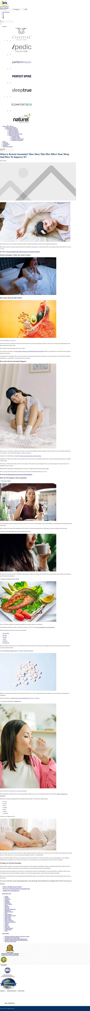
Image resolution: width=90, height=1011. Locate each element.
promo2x (7, 923)
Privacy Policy (21, 990)
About (4, 141)
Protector (7, 925)
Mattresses (7, 906)
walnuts (4, 639)
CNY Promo (7, 899)
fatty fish (5, 635)
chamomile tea (6, 642)
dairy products (6, 633)
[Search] (26, 9)
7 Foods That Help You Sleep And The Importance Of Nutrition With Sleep (23, 251)
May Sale (7, 908)
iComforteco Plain (15, 136)
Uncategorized (8, 929)
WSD (6, 930)
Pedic (6, 913)
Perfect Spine (8, 916)
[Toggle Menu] (0, 24)
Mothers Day (8, 910)
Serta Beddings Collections (12, 128)
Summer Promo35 (9, 928)
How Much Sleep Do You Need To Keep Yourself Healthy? (19, 474)
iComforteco (7, 902)
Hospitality (5, 145)
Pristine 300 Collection (13, 131)
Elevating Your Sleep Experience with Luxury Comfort (17, 936)
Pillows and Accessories (8, 126)
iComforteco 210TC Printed (17, 139)
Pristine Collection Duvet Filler (15, 133)
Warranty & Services (12, 990)
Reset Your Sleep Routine (10, 941)
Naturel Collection (9, 911)
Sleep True (7, 927)
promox (6, 924)
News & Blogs (6, 144)
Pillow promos (8, 919)
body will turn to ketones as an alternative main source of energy (29, 351)
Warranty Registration (8, 146)
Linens (6, 905)
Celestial (7, 897)
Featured (7, 900)
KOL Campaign (8, 904)
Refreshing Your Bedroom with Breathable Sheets (16, 939)
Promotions (5, 142)
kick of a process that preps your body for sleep (30, 455)
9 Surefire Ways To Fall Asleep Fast (11, 890)
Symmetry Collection (13, 130)
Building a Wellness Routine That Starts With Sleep (16, 940)
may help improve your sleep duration (46, 627)
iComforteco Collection (13, 135)
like (46, 798)
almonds (5, 637)
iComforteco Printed (15, 137)
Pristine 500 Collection (13, 132)
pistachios (5, 640)
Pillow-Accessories (9, 920)
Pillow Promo (8, 918)
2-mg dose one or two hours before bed (19, 698)
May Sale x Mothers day (10, 909)
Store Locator (6, 12)
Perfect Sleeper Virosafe (10, 915)
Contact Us (2, 990)
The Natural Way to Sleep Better (12, 937)
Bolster (6, 896)
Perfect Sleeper (8, 914)
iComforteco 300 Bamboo (17, 140)
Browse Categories (4, 8)
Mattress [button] (5, 26)
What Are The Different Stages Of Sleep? (12, 886)
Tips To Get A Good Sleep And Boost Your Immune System (16, 888)
